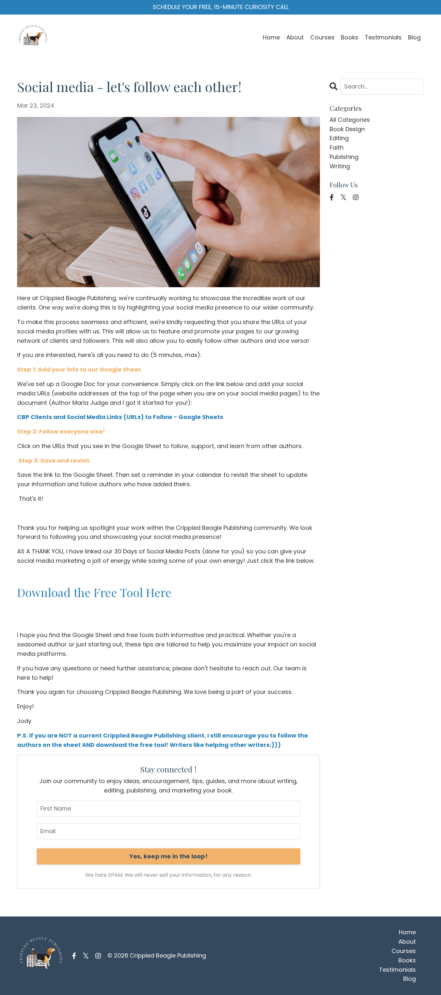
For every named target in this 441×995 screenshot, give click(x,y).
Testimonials (383, 37)
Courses (322, 37)
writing (340, 166)
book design (347, 129)
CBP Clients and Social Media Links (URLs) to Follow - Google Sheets (120, 417)
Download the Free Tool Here (94, 592)
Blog (414, 37)
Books (349, 37)
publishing (344, 157)
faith (337, 147)
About (295, 37)
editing (339, 138)
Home (271, 37)
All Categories (350, 120)
